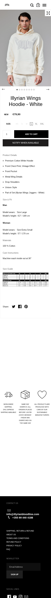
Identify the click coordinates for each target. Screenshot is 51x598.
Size (8, 124)
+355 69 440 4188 (22, 517)
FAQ (8, 549)
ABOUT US (11, 535)
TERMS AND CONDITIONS (17, 538)
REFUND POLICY (13, 542)
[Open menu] (44, 5)
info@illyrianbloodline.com (22, 514)
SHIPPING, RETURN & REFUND (20, 531)
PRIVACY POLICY (14, 546)
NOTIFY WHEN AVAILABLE (25, 143)
